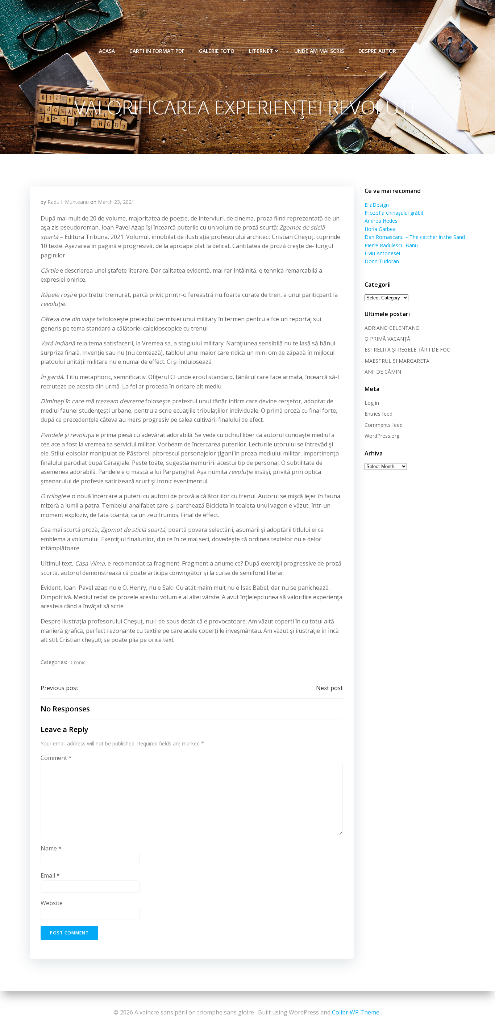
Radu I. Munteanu (68, 201)
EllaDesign (377, 204)
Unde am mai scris (319, 50)
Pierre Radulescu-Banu (391, 245)
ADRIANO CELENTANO (392, 327)
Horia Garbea (380, 229)
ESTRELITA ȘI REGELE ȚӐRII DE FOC (407, 349)
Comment (56, 758)
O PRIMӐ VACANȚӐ (387, 338)
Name (51, 848)
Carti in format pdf (156, 50)
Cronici (79, 662)
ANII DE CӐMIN (383, 371)
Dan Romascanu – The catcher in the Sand (415, 237)
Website (52, 903)
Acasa (107, 50)
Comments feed (384, 424)
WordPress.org (382, 435)
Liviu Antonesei (382, 253)
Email (50, 875)
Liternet (261, 50)
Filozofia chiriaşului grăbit (394, 212)
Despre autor (377, 50)
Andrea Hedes (381, 220)
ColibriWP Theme (355, 1012)
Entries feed (378, 413)
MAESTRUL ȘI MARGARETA (397, 360)
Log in (372, 402)
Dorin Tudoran (382, 261)
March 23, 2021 (116, 201)
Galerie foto (216, 50)
